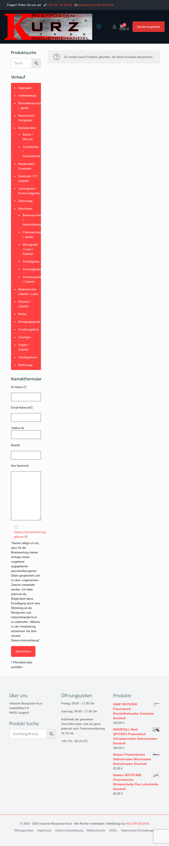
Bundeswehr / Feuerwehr (27, 166)
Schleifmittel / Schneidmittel (30, 151)
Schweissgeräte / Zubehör (30, 279)
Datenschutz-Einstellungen (138, 830)
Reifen (22, 314)
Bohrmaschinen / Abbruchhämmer (30, 220)
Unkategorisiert (27, 357)
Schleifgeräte (30, 261)
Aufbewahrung (27, 95)
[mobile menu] (99, 26)
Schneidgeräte (30, 269)
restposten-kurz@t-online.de (96, 5)
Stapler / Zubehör (23, 347)
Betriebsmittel (27, 128)
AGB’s (113, 830)
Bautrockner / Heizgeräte (26, 118)
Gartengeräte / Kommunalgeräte (28, 191)
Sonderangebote (148, 26)
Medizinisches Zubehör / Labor (28, 292)
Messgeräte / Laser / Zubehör (30, 249)
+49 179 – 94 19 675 (74, 741)
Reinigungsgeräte (28, 321)
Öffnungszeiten (23, 830)
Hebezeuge (25, 201)
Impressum (44, 830)
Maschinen (25, 208)
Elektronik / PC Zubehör (28, 179)
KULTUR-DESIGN (137, 823)
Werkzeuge (25, 365)
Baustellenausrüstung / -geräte (28, 106)
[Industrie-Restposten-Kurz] (48, 26)
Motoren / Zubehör (24, 304)
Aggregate (24, 88)
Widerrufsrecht (96, 830)
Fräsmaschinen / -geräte (30, 235)
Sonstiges (24, 337)
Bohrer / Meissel (28, 137)
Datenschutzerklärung (69, 830)
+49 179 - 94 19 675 (59, 5)
